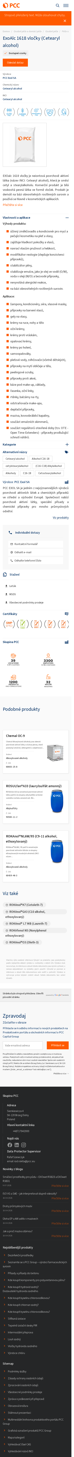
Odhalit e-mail (22, 552)
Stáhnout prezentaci (19, 1413)
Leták (12, 586)
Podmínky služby (17, 1371)
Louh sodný (14, 1339)
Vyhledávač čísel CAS (19, 1444)
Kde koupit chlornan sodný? (23, 1305)
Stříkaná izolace (17, 1318)
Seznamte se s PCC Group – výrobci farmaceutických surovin (35, 1264)
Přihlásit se (57, 1045)
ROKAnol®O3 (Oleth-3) (24, 942)
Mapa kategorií (16, 1437)
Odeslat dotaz (15, 62)
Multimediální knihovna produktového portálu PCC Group (33, 1422)
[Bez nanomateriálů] (36, 113)
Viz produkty (61, 518)
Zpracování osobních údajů (23, 1385)
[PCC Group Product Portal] (11, 5)
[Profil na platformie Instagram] (23, 1145)
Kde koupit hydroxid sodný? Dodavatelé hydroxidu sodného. (21, 1289)
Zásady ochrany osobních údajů (25, 1378)
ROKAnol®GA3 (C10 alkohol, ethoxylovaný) (25, 912)
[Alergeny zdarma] (22, 113)
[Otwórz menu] (66, 5)
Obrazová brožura (18, 1406)
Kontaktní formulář (26, 544)
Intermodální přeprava (20, 1332)
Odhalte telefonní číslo (27, 560)
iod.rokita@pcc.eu (24, 1161)
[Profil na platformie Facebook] (10, 1145)
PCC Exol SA (9, 78)
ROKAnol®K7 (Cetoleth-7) (26, 905)
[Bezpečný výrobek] (50, 113)
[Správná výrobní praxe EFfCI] (9, 625)
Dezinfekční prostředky (20, 1255)
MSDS (12, 594)
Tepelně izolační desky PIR (22, 1325)
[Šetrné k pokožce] (63, 113)
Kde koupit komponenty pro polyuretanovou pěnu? (36, 1280)
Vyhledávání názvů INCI (20, 1451)
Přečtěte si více (13, 205)
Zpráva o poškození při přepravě (26, 1399)
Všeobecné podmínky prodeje (26, 602)
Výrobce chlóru (16, 1353)
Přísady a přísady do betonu (23, 1273)
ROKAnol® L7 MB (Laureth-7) (28, 924)
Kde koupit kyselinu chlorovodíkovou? (29, 1298)
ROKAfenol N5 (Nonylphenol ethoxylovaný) (25, 930)
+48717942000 (21, 1131)
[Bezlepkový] (9, 113)
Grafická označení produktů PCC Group (29, 1430)
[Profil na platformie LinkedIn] (16, 1145)
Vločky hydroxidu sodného (22, 1346)
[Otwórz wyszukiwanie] (57, 5)
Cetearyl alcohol (12, 88)
